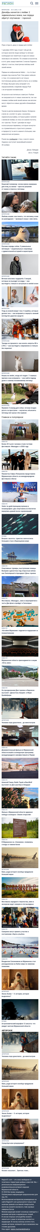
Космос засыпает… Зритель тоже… (15, 1170)
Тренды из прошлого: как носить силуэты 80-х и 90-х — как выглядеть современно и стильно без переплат (20, 345)
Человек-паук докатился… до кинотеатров (18, 722)
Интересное (5, 10)
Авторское (5, 720)
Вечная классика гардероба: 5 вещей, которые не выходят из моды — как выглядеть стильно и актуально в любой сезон (20, 281)
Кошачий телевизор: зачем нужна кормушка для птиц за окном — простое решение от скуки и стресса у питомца (19, 186)
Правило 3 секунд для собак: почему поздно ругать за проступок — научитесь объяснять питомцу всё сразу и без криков (19, 410)
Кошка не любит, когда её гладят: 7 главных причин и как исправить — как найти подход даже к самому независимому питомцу (19, 378)
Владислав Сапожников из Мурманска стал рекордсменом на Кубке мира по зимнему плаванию (19, 963)
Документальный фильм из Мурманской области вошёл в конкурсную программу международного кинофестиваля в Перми (18, 752)
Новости (4, 441)
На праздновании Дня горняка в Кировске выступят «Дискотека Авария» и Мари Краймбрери (18, 692)
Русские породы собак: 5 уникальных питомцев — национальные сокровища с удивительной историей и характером (17, 248)
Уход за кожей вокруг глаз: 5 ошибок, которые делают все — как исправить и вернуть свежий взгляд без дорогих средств (20, 313)
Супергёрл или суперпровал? (13, 1143)
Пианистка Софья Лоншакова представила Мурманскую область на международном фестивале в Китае (18, 476)
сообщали (13, 139)
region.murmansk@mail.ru (20, 1229)
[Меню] (36, 3)
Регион (4, 536)
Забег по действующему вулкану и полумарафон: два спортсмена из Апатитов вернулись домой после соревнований (19, 508)
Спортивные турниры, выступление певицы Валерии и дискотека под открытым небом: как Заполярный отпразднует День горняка (19, 570)
